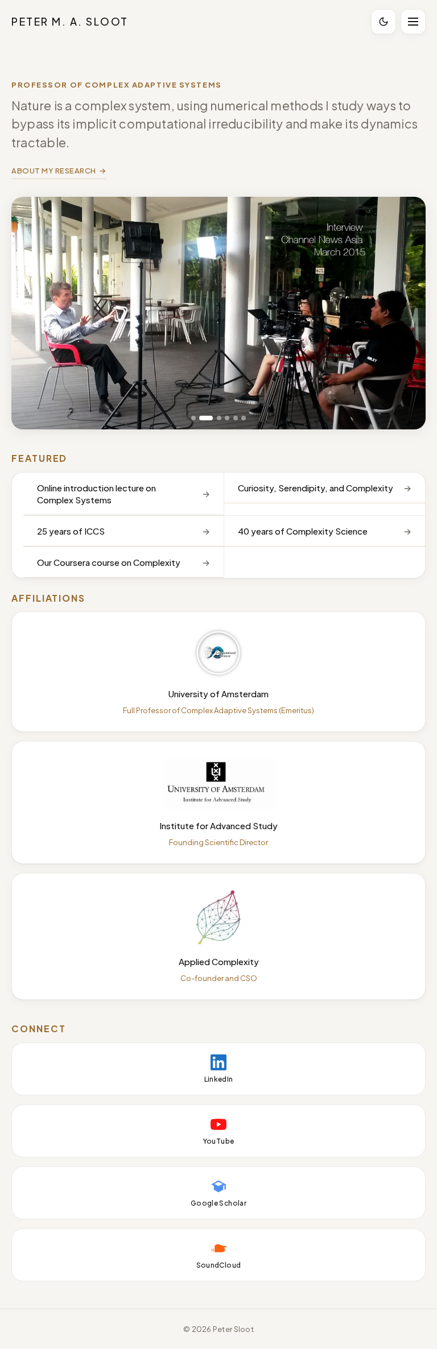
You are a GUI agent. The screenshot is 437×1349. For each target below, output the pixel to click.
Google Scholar (218, 1203)
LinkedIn (218, 1079)
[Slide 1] (193, 418)
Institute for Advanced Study (218, 825)
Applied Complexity (219, 961)
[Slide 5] (235, 418)
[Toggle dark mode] (383, 21)
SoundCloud (218, 1265)
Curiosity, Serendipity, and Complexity (315, 487)
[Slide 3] (219, 418)
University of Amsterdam (218, 693)
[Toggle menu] (413, 21)
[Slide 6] (243, 418)
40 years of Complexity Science (303, 530)
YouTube (218, 1141)
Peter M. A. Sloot (70, 21)
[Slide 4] (227, 418)
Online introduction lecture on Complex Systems (96, 493)
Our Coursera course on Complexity (108, 562)
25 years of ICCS (71, 530)
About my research (53, 170)
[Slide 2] (206, 418)
